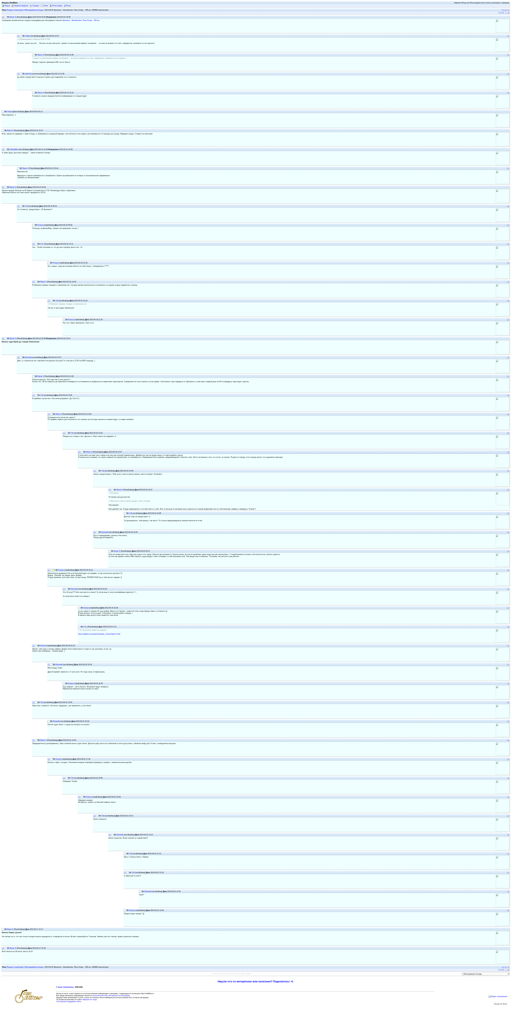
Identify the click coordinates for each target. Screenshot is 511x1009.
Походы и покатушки (15, 10)
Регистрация (57, 6)
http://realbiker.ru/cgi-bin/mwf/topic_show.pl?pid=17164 (99, 634)
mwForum (224, 973)
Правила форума (21, 6)
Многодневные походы (34, 10)
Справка (35, 6)
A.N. (42, 244)
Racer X (13, 17)
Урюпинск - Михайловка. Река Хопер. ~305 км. (81, 20)
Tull (26, 206)
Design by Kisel (500, 1004)
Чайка (27, 36)
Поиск (45, 6)
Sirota (9, 112)
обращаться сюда (89, 999)
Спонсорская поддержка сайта (68, 1001)
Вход (68, 6)
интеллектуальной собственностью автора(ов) (111, 995)
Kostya (40, 225)
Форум (7, 6)
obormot (28, 74)
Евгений (28, 357)
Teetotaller (14, 149)
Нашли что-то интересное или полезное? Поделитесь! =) (255, 981)
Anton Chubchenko (66, 987)
